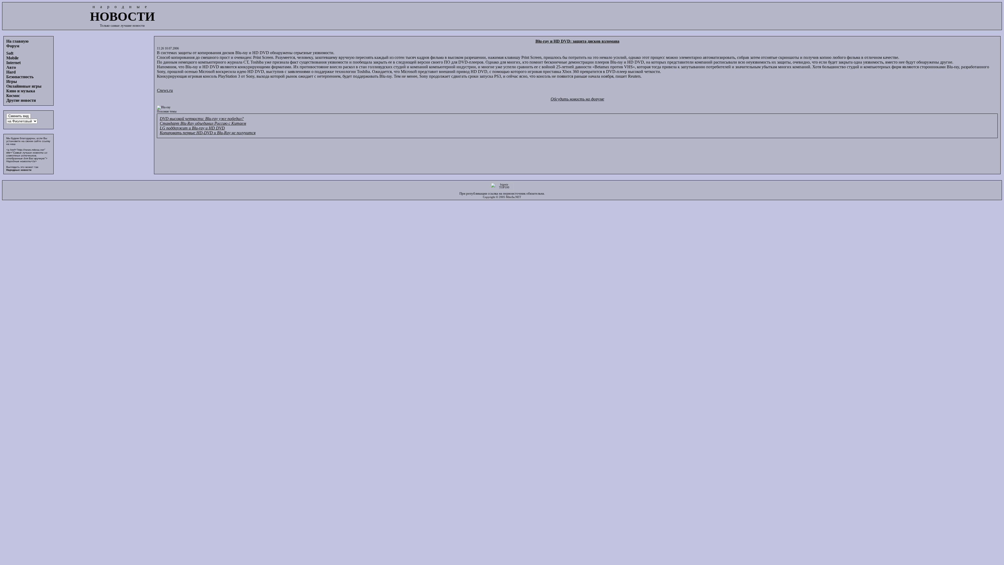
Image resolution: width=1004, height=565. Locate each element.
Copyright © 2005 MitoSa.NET (502, 197)
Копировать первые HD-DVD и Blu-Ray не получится (207, 133)
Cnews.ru (165, 90)
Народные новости (18, 169)
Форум (12, 46)
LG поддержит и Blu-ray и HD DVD (192, 128)
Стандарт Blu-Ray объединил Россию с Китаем (203, 123)
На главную (17, 41)
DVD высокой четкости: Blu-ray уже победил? (202, 118)
